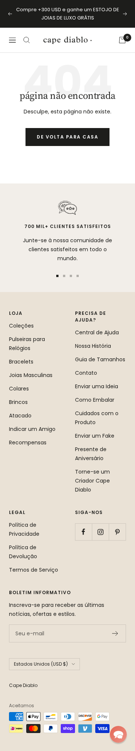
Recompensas (27, 442)
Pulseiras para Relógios (27, 343)
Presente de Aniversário (90, 454)
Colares (19, 388)
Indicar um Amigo (32, 429)
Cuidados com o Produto (96, 418)
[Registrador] (115, 633)
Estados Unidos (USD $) (41, 664)
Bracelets (21, 361)
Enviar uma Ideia (96, 386)
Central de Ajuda (97, 332)
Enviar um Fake (94, 436)
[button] (118, 734)
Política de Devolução (23, 552)
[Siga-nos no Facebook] (83, 531)
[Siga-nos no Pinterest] (117, 531)
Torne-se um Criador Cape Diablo (92, 480)
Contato (86, 373)
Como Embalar (94, 400)
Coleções (21, 325)
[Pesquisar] (26, 40)
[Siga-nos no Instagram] (100, 531)
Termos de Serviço (33, 570)
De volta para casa (67, 137)
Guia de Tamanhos (100, 359)
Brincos (18, 402)
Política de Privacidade (24, 529)
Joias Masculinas (30, 375)
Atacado (20, 415)
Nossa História (93, 346)
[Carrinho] (122, 40)
